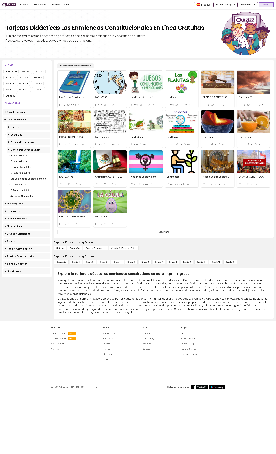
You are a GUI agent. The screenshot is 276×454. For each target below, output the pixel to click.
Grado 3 (9, 77)
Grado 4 (23, 77)
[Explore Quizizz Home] (9, 5)
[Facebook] (77, 387)
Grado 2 (39, 71)
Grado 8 (37, 83)
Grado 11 (38, 89)
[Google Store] (217, 387)
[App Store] (199, 387)
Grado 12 (10, 95)
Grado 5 (37, 77)
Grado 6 (9, 83)
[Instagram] (82, 387)
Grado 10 (24, 89)
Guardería (11, 71)
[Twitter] (72, 387)
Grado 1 (26, 71)
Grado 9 (9, 89)
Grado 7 (23, 83)
